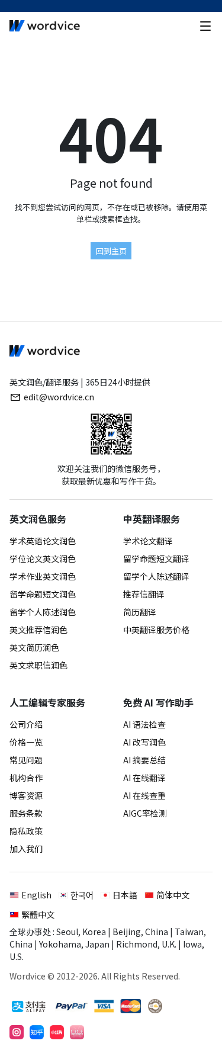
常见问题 (26, 760)
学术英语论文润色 (42, 541)
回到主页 (111, 250)
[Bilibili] (77, 1032)
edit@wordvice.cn (59, 397)
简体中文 (172, 895)
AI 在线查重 (144, 795)
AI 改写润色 (144, 742)
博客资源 (26, 795)
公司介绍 (26, 724)
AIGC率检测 (145, 813)
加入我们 (26, 849)
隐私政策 (26, 831)
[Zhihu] (37, 1032)
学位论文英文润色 (42, 558)
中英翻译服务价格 (156, 629)
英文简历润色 (34, 647)
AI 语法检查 (144, 724)
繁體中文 (37, 914)
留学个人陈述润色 (42, 612)
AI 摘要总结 (144, 760)
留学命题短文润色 (42, 594)
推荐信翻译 (144, 594)
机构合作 (26, 777)
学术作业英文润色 (42, 576)
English (36, 895)
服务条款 (26, 813)
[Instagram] (16, 1032)
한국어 (82, 895)
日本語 (124, 895)
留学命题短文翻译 (156, 558)
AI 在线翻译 (144, 777)
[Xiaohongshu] (57, 1032)
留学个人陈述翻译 (156, 576)
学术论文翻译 (148, 541)
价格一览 (26, 742)
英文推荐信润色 (38, 629)
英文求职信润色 (38, 665)
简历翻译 (139, 612)
